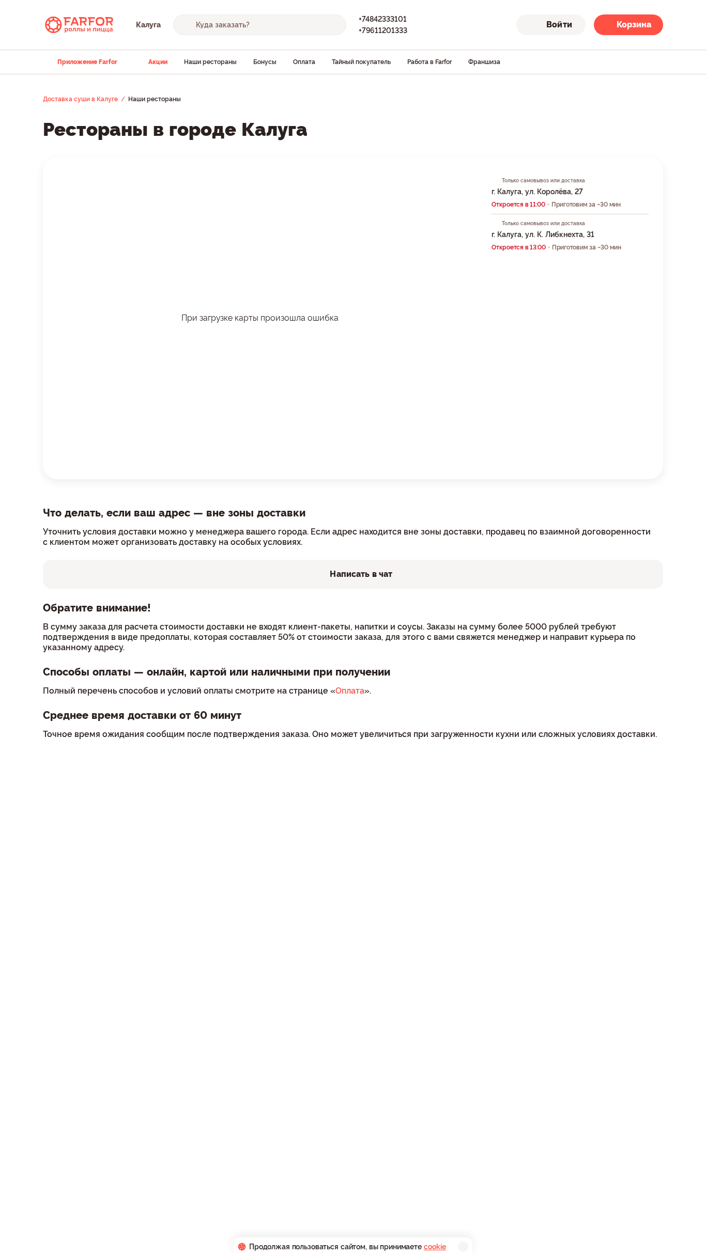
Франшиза (484, 62)
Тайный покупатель (361, 62)
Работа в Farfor (429, 62)
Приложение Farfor (87, 62)
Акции (157, 62)
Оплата (304, 62)
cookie (435, 1247)
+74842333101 (383, 19)
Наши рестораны (210, 62)
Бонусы (265, 62)
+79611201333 (383, 30)
